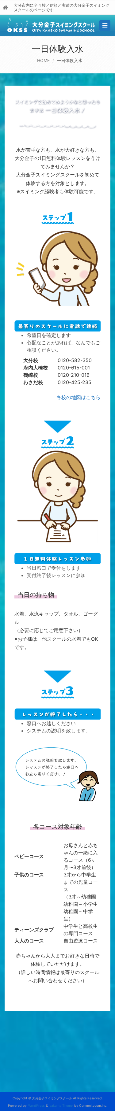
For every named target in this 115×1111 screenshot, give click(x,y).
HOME (43, 60)
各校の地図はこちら (78, 397)
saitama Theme (61, 1106)
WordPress (36, 1106)
